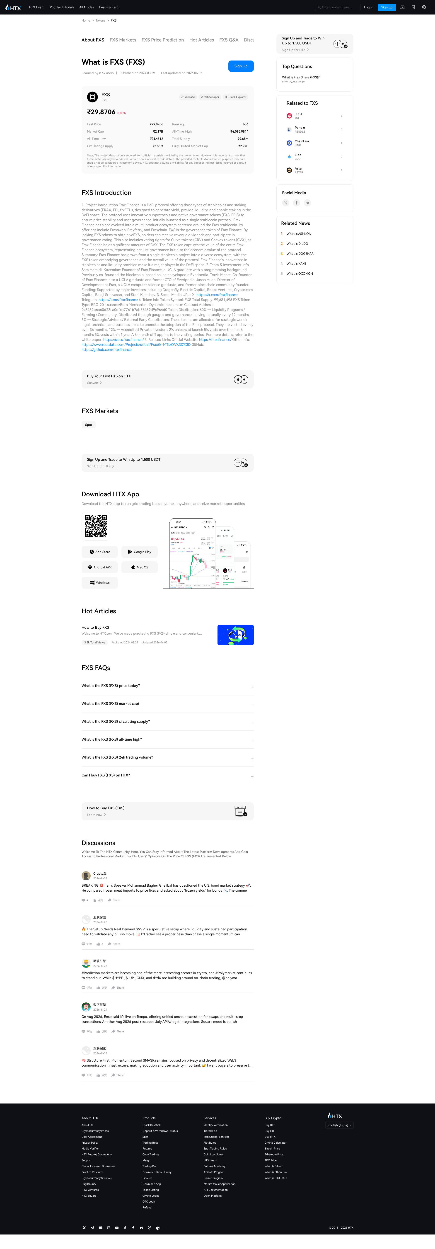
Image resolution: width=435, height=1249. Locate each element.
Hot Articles (201, 40)
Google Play (142, 552)
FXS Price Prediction (163, 40)
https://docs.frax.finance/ (123, 339)
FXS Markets (123, 40)
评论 (89, 944)
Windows (102, 582)
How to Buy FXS (95, 627)
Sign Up (241, 66)
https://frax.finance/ (215, 339)
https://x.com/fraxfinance (217, 295)
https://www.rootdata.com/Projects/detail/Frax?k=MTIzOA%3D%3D (136, 344)
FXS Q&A (229, 40)
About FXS (93, 40)
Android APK (103, 567)
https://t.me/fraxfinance (118, 300)
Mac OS (142, 567)
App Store (102, 552)
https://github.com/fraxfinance (107, 349)
